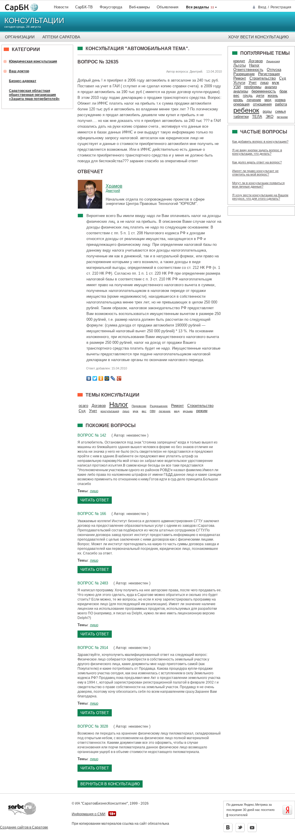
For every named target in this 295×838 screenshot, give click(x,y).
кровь (238, 100)
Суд (82, 411)
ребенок (246, 110)
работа (281, 104)
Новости (61, 7)
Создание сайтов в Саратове (24, 827)
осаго (83, 405)
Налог (118, 404)
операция (241, 104)
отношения (262, 104)
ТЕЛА (257, 116)
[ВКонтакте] (89, 378)
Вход (262, 7)
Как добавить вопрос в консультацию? (260, 141)
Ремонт (177, 405)
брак (283, 91)
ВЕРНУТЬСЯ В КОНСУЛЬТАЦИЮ (110, 784)
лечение (165, 411)
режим (201, 411)
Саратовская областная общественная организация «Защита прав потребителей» (34, 95)
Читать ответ (94, 500)
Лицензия (273, 61)
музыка (188, 411)
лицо (125, 411)
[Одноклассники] (101, 378)
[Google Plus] (119, 378)
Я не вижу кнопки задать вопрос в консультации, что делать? (257, 151)
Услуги (239, 82)
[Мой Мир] (107, 378)
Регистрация (281, 7)
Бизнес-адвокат (22, 81)
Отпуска (274, 69)
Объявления (167, 7)
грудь (248, 95)
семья (280, 111)
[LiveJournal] (113, 378)
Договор (99, 405)
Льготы (239, 65)
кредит (239, 61)
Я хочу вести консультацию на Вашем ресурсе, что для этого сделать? (260, 196)
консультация (110, 411)
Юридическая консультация (33, 61)
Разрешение (159, 405)
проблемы (252, 87)
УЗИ (237, 87)
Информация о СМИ (88, 814)
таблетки (241, 116)
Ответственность (248, 69)
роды (267, 111)
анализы (240, 91)
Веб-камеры (139, 7)
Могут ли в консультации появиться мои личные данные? (258, 184)
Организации (20, 37)
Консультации (34, 20)
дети (260, 95)
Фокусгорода (111, 7)
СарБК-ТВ (84, 7)
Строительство (200, 405)
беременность (263, 91)
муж (135, 411)
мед (176, 411)
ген (152, 411)
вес (144, 411)
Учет (93, 411)
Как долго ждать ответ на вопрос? (257, 162)
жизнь (273, 95)
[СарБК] (20, 8)
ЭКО (269, 116)
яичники (282, 116)
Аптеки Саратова (61, 37)
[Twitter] (95, 378)
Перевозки (139, 405)
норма (280, 100)
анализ (271, 87)
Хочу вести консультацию (258, 37)
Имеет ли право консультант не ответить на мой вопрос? (255, 172)
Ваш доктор (19, 71)
